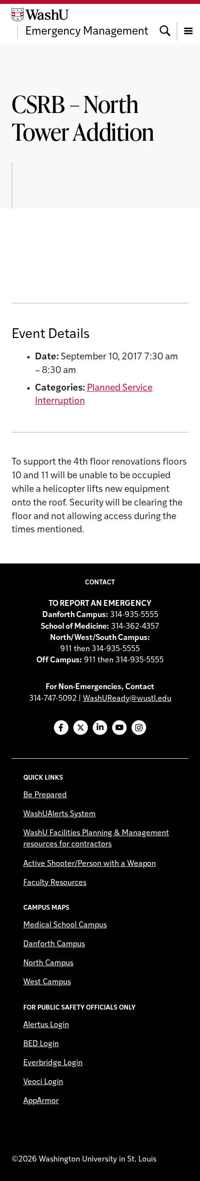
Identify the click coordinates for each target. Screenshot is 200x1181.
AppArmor (41, 1101)
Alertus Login (46, 1025)
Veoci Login (43, 1082)
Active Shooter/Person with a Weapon (89, 864)
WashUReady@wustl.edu (127, 699)
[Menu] (188, 23)
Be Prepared (45, 795)
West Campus (47, 982)
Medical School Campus (65, 925)
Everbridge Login (53, 1063)
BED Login (41, 1044)
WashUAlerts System (59, 814)
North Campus (48, 963)
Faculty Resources (54, 883)
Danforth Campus (54, 944)
